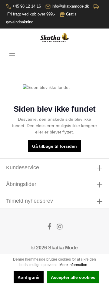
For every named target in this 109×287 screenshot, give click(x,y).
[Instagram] (59, 228)
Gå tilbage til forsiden (54, 146)
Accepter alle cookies (73, 277)
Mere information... (74, 265)
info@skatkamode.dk (70, 6)
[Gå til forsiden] (54, 37)
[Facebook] (50, 228)
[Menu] (12, 55)
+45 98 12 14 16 (26, 6)
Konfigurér (29, 277)
